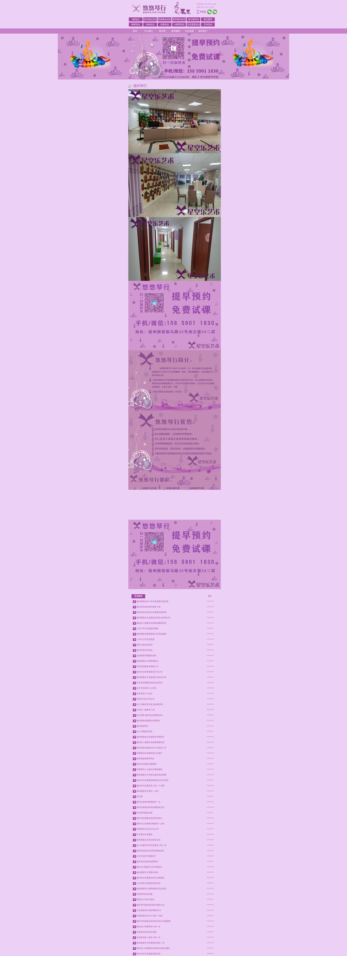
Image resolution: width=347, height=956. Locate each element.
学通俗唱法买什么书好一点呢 (149, 916)
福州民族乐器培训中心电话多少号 (151, 748)
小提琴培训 (179, 24)
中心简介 (148, 31)
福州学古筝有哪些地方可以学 (149, 672)
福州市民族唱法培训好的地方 (149, 818)
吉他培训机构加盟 (144, 894)
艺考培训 (208, 24)
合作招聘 (189, 31)
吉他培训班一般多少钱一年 (148, 937)
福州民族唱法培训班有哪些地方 (150, 851)
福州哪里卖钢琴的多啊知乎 (148, 721)
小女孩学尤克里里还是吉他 (148, 883)
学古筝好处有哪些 (144, 834)
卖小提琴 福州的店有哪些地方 (150, 715)
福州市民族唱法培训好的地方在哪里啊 (153, 921)
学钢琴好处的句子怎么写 (147, 829)
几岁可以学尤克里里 (145, 639)
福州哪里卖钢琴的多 (145, 758)
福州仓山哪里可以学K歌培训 (149, 867)
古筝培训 (164, 24)
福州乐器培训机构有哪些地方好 (150, 807)
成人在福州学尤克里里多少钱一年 (151, 845)
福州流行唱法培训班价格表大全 (150, 905)
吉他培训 (150, 24)
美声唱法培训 (179, 19)
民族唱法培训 (164, 19)
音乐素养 (208, 19)
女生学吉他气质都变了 (146, 856)
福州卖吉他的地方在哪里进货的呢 (151, 612)
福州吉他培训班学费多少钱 (148, 607)
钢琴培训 (135, 24)
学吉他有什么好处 (144, 693)
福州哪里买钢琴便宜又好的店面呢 (151, 634)
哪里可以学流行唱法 (145, 899)
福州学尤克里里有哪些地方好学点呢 (152, 780)
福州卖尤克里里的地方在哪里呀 (150, 878)
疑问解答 (175, 31)
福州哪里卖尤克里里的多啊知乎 (150, 737)
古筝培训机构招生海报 (146, 932)
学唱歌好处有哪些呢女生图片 (149, 753)
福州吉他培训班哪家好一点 (148, 802)
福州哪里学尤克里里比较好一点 (150, 943)
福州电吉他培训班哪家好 (147, 861)
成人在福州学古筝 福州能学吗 (150, 704)
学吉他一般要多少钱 (145, 710)
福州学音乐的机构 (144, 650)
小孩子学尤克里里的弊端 (147, 628)
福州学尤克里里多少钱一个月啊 (150, 786)
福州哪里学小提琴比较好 (147, 872)
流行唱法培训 (150, 19)
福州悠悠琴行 (142, 726)
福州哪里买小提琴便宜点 (147, 661)
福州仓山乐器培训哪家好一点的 (150, 823)
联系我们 (203, 31)
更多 (210, 596)
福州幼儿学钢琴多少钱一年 (148, 926)
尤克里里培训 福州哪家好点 (149, 910)
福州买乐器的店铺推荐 (146, 764)
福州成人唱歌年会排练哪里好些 (150, 742)
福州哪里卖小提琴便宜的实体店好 (151, 889)
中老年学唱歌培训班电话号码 (149, 683)
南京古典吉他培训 (144, 645)
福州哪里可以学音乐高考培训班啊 (151, 775)
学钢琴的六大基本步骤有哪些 (149, 769)
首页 (135, 31)
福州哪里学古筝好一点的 (147, 791)
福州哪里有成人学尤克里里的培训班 (152, 601)
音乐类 (162, 31)
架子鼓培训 (193, 19)
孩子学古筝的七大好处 (146, 688)
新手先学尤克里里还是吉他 (148, 954)
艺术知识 (138, 596)
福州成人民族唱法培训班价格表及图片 (153, 948)
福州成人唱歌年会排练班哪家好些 (151, 623)
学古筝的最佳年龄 (144, 813)
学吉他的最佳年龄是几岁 (147, 666)
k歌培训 (135, 19)
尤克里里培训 (193, 24)
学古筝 (140, 796)
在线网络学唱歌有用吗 (146, 655)
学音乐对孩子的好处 (145, 699)
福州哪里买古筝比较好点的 (148, 840)
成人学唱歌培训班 (144, 731)
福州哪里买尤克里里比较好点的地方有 (153, 618)
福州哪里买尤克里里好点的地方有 (151, 677)
